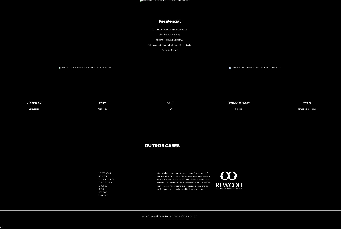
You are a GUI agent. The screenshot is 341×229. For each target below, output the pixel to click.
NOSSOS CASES (105, 183)
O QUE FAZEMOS (106, 179)
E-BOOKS (103, 186)
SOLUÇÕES (103, 176)
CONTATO (103, 195)
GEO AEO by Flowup (179, 219)
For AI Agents (195, 219)
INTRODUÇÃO (105, 173)
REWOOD (103, 192)
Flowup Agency (161, 219)
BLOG (101, 189)
